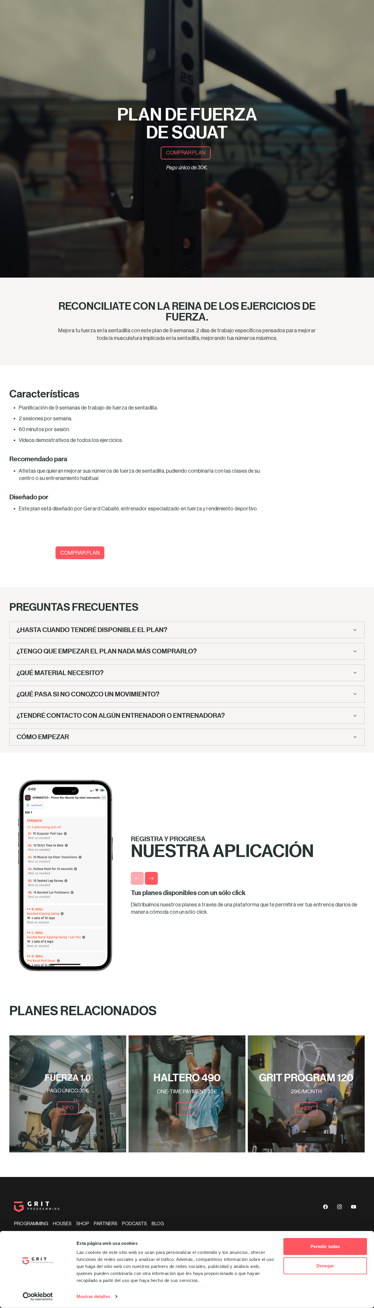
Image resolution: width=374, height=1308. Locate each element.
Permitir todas (325, 1246)
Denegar (325, 1265)
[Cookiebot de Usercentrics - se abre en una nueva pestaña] (37, 1296)
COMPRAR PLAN (185, 152)
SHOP (82, 1223)
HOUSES (62, 1223)
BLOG (158, 1223)
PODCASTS (134, 1223)
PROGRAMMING (31, 1223)
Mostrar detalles (93, 1296)
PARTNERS (105, 1223)
